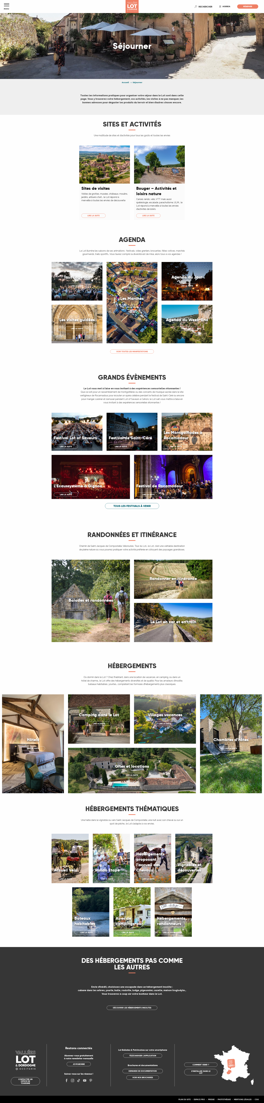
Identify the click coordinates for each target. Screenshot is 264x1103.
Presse (211, 1099)
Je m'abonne (79, 1064)
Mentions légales (242, 1099)
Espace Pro (199, 1099)
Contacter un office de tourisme (25, 1081)
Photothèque (224, 1099)
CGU (257, 1099)
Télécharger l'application (142, 1055)
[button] (205, 7)
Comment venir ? (201, 1064)
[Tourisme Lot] (132, 6)
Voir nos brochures (142, 1077)
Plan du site (184, 1099)
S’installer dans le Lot (200, 1072)
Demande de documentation (143, 1071)
